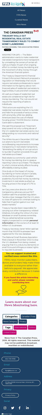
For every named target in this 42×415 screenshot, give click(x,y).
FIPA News (21, 15)
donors (5, 262)
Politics (32, 327)
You (8, 253)
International (20, 327)
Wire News (21, 24)
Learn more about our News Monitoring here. (21, 303)
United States (9, 332)
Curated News (21, 20)
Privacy (22, 321)
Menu (37, 3)
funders (18, 262)
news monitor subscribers (24, 260)
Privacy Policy (10, 395)
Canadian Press (28, 316)
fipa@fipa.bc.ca (11, 370)
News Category (10, 321)
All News (21, 10)
